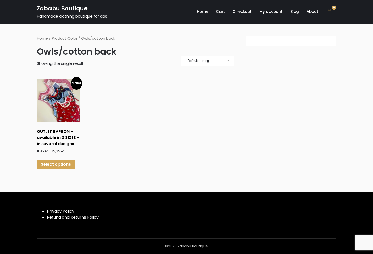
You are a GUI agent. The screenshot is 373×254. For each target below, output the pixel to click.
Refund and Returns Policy (73, 217)
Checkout (242, 11)
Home (202, 11)
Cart (220, 11)
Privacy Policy (60, 211)
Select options (56, 164)
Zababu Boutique (62, 8)
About (312, 11)
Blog (294, 11)
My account (271, 11)
